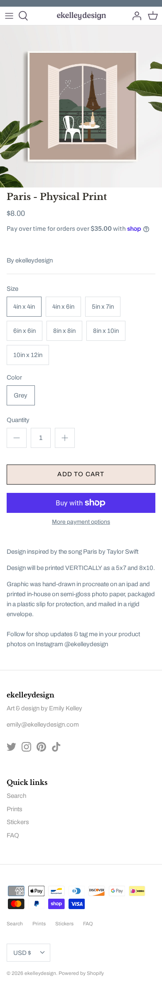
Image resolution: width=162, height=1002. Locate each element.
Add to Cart (80, 474)
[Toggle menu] (9, 16)
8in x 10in (106, 330)
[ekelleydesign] (81, 15)
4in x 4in (24, 306)
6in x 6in (24, 330)
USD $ (22, 953)
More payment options (81, 522)
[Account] (134, 16)
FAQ (13, 835)
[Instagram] (26, 747)
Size (12, 288)
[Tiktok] (56, 747)
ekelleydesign (34, 260)
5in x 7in (103, 306)
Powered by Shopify (81, 973)
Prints (14, 809)
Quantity (18, 420)
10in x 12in (27, 355)
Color (14, 377)
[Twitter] (11, 747)
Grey (20, 395)
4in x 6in (63, 306)
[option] (81, 106)
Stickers (18, 822)
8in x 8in (64, 330)
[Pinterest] (41, 747)
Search (16, 795)
